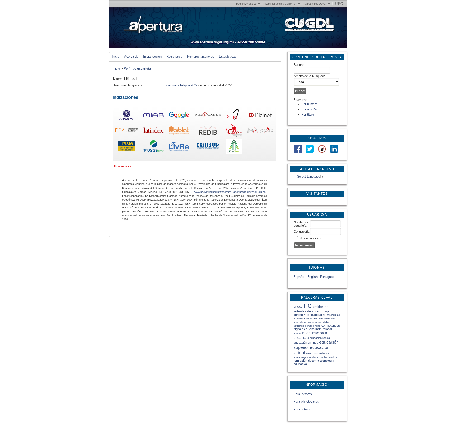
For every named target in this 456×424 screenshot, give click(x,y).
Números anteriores (200, 56)
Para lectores (303, 394)
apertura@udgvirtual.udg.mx (249, 191)
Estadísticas (227, 56)
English (312, 277)
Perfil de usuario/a (137, 68)
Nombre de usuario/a (301, 223)
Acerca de (131, 56)
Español (299, 277)
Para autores (302, 409)
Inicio (115, 56)
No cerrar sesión (310, 238)
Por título (307, 114)
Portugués (327, 277)
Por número (309, 104)
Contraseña (301, 231)
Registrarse (174, 56)
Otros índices (122, 166)
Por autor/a (309, 109)
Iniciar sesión (152, 56)
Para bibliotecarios (306, 401)
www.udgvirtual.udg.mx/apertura (212, 191)
